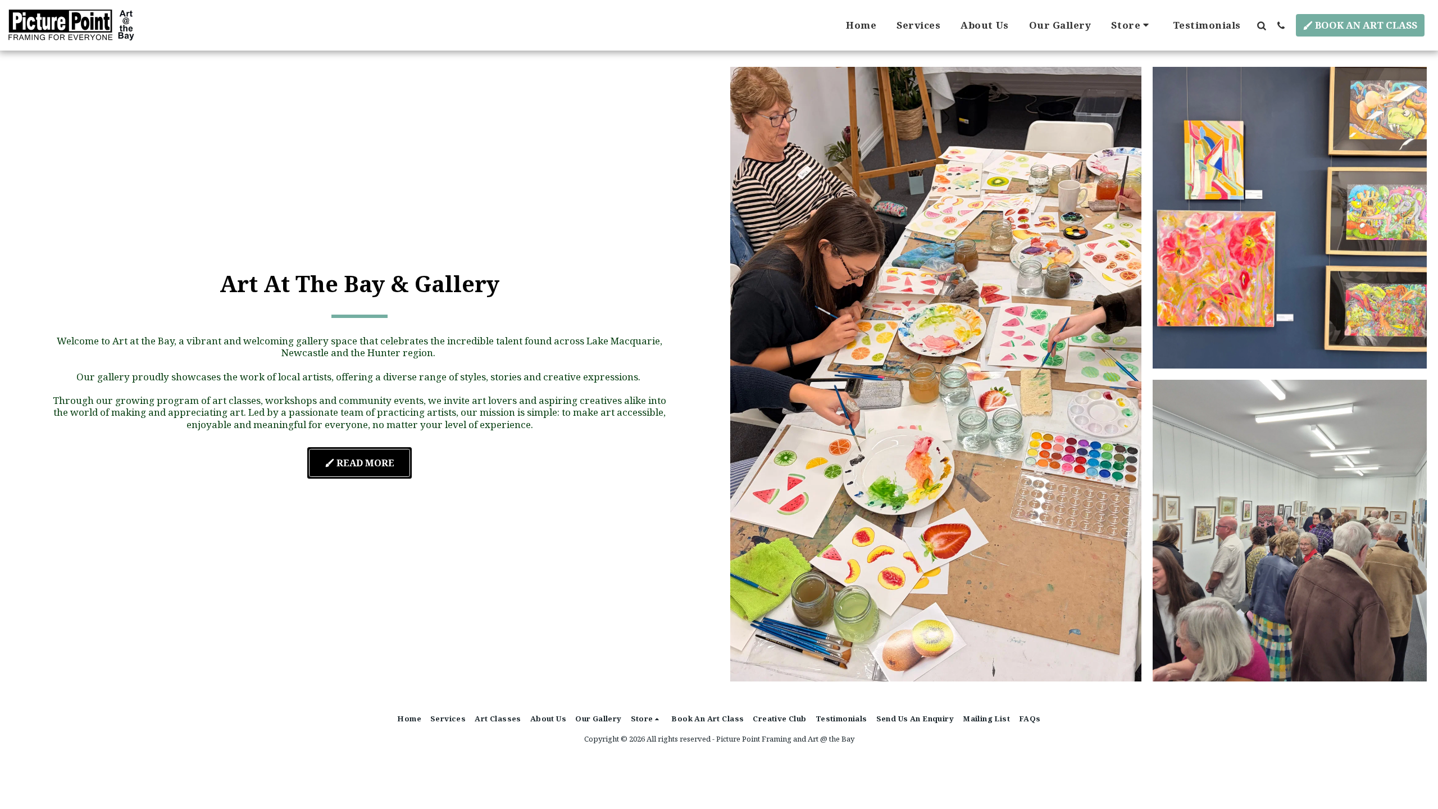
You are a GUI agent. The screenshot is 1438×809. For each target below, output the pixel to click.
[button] (1261, 25)
